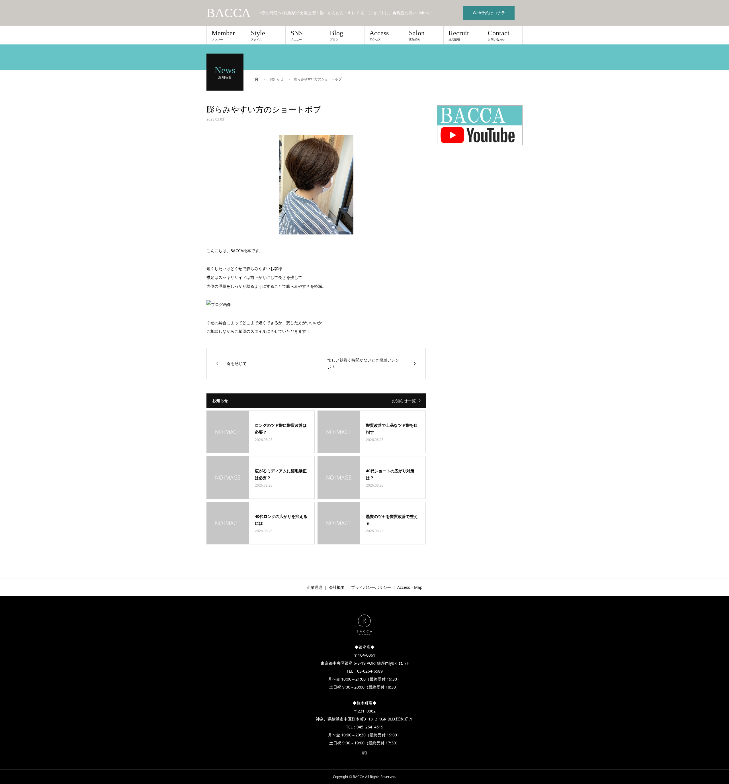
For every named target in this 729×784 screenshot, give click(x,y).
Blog (336, 35)
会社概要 (337, 587)
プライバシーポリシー (371, 587)
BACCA (228, 13)
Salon (417, 35)
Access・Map (410, 587)
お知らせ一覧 (404, 400)
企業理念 (315, 587)
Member (223, 35)
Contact (498, 35)
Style (258, 35)
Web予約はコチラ (489, 12)
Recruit (459, 35)
